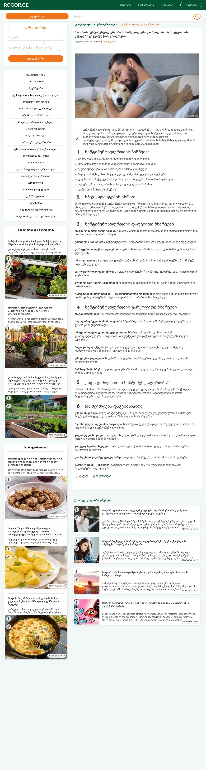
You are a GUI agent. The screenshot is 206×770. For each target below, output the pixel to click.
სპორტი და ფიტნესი (36, 189)
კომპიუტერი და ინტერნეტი (35, 209)
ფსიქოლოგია (102, 476)
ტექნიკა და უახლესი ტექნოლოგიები (35, 95)
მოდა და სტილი (35, 135)
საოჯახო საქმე (35, 162)
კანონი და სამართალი (36, 115)
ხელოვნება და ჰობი (36, 155)
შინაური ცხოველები (36, 101)
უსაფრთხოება (35, 74)
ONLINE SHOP (36, 81)
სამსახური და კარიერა (36, 142)
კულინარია (35, 202)
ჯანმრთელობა (35, 196)
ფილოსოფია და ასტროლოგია (35, 169)
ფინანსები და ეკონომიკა (35, 108)
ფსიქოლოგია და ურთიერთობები (35, 148)
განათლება (35, 182)
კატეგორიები (37, 16)
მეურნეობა (35, 88)
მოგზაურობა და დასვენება (35, 122)
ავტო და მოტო (35, 128)
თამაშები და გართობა (35, 175)
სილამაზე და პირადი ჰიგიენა (35, 216)
